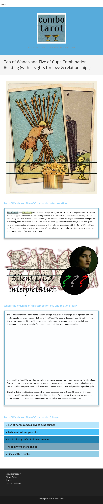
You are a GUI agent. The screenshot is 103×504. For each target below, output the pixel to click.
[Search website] (100, 4)
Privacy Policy (11, 477)
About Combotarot (13, 474)
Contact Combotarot (14, 483)
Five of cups (27, 212)
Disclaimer (10, 480)
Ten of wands (12, 212)
